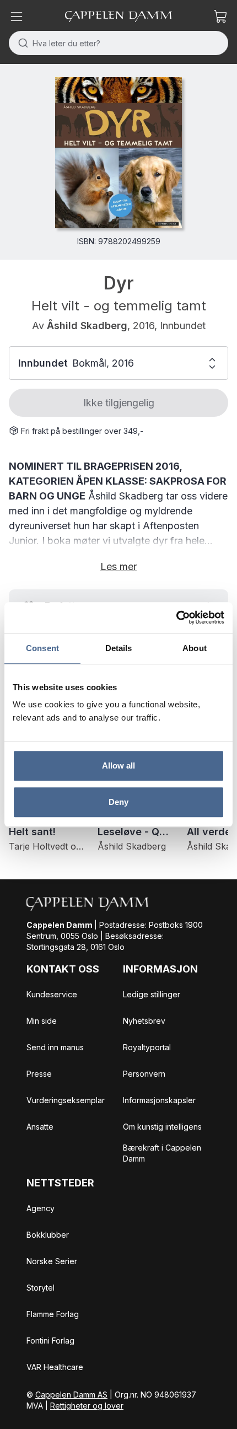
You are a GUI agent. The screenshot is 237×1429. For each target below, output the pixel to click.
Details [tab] (118, 648)
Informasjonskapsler (159, 1100)
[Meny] (16, 16)
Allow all (119, 765)
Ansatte (39, 1126)
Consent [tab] (42, 648)
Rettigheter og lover (86, 1405)
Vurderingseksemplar (65, 1100)
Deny (118, 802)
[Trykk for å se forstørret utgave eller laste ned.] (118, 152)
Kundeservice (51, 994)
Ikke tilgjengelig (118, 403)
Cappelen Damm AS (71, 1394)
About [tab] (194, 648)
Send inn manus (55, 1047)
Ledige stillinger (151, 994)
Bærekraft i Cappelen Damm (162, 1153)
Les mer (118, 566)
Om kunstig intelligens (162, 1126)
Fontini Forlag (50, 1340)
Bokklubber (47, 1234)
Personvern (144, 1073)
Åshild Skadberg (87, 325)
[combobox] (118, 43)
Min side (41, 1020)
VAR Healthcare (54, 1367)
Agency (40, 1208)
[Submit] (21, 43)
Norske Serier (51, 1261)
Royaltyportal (147, 1047)
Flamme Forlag (52, 1314)
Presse (39, 1073)
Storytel (40, 1287)
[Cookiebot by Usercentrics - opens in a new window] (176, 617)
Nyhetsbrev (144, 1020)
